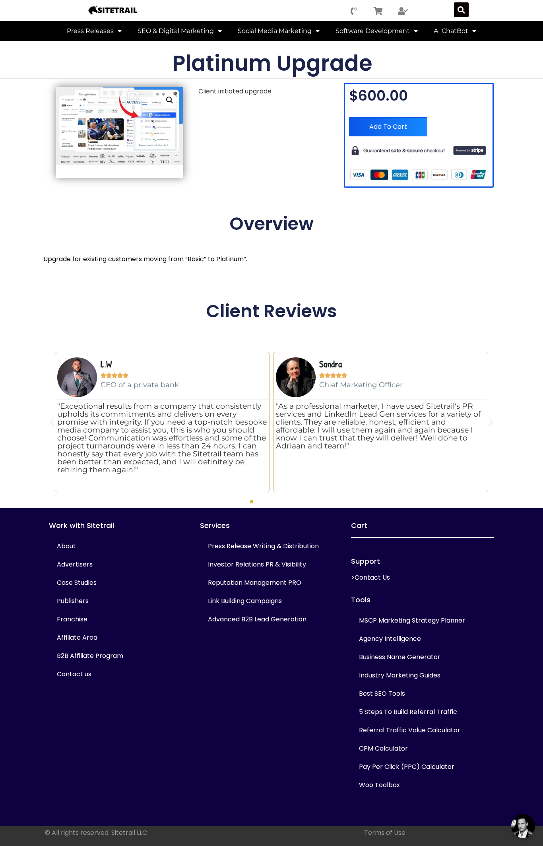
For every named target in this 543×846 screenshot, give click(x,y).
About (66, 546)
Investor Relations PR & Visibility (257, 564)
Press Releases (90, 31)
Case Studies (77, 582)
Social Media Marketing (275, 31)
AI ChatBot (451, 31)
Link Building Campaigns (245, 600)
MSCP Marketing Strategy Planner (412, 620)
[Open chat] (523, 826)
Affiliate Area (77, 637)
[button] (461, 9)
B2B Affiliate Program (90, 655)
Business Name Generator (399, 657)
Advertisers (75, 564)
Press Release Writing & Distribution (263, 546)
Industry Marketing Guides (399, 675)
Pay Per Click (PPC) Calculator (406, 766)
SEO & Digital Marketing (176, 31)
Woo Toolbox (379, 785)
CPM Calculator (383, 748)
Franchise (72, 619)
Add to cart (388, 126)
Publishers (73, 600)
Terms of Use (384, 832)
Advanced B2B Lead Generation (257, 619)
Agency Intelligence (390, 638)
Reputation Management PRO (254, 582)
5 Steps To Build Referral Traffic (408, 711)
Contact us (74, 674)
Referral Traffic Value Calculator (409, 730)
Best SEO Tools (382, 693)
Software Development (372, 31)
